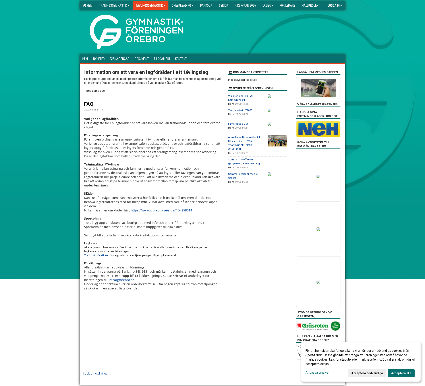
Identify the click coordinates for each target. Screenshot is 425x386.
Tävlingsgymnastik (149, 5)
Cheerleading (181, 5)
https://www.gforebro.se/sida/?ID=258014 (161, 210)
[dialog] (361, 362)
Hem (89, 5)
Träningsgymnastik (113, 5)
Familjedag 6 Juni (238, 123)
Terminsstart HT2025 (240, 110)
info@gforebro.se (121, 280)
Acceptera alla (401, 373)
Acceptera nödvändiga (367, 373)
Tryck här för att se (96, 255)
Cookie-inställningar (95, 373)
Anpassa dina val (317, 372)
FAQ (88, 104)
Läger (267, 5)
